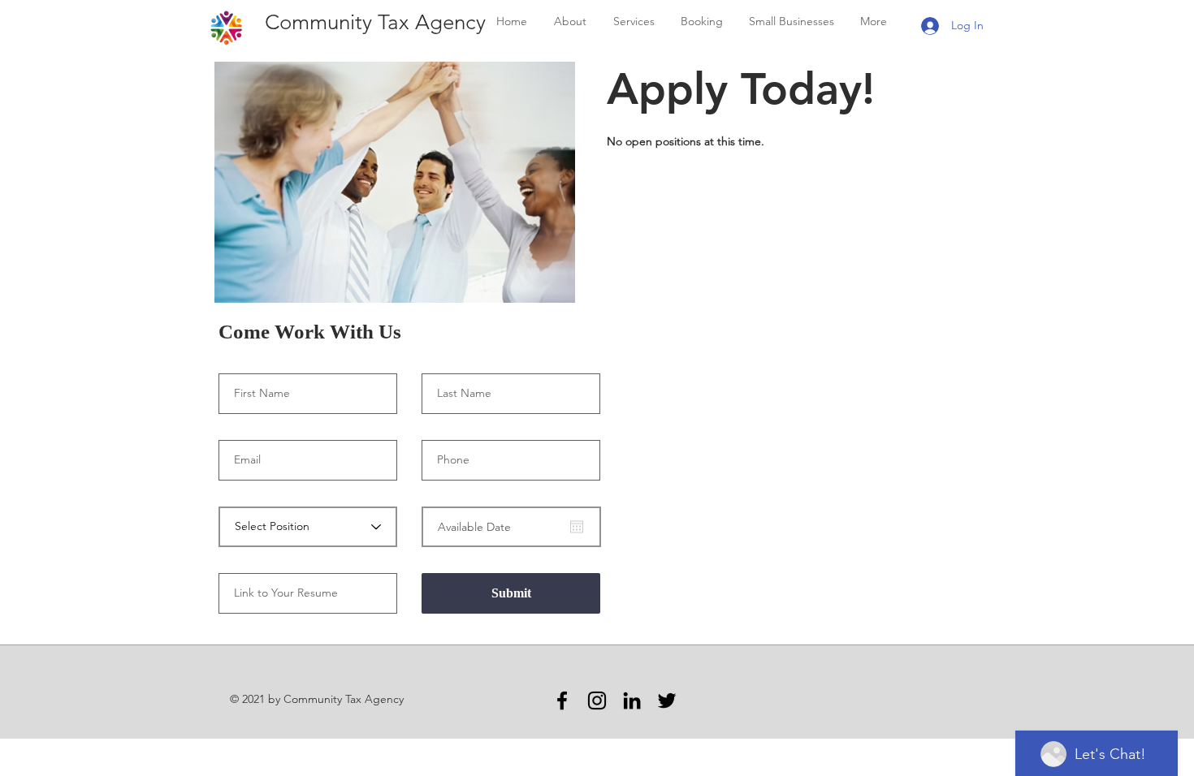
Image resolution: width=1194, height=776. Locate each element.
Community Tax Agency (372, 22)
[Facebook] (562, 700)
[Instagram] (597, 700)
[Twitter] (667, 700)
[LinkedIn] (632, 700)
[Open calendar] (576, 526)
